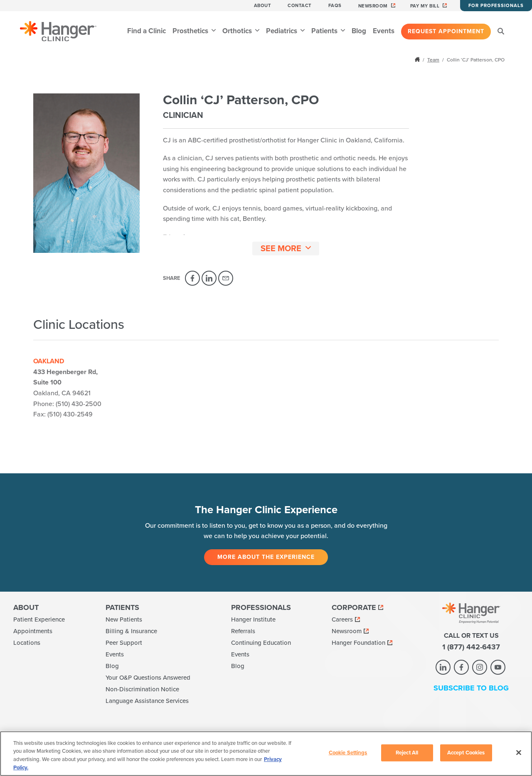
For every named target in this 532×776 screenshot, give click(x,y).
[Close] (519, 752)
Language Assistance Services (147, 701)
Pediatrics (282, 31)
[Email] (225, 278)
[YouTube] (497, 667)
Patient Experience (39, 619)
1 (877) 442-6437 (471, 646)
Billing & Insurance (131, 631)
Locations (26, 642)
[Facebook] (192, 278)
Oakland (48, 361)
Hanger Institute (253, 619)
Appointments (32, 631)
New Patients (124, 619)
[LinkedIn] (209, 278)
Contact (300, 5)
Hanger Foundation (358, 642)
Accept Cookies (466, 752)
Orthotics (238, 31)
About (262, 5)
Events (383, 31)
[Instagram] (479, 667)
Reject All (407, 752)
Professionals (261, 607)
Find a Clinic (146, 31)
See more (281, 249)
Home (418, 59)
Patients (325, 31)
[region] (266, 753)
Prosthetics (191, 31)
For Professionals (496, 5)
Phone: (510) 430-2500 (67, 404)
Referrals (243, 631)
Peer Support (124, 642)
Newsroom (373, 6)
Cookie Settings (348, 752)
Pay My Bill (425, 6)
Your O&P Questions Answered (148, 677)
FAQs (335, 5)
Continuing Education (261, 642)
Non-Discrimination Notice (142, 689)
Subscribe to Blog (471, 688)
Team (433, 60)
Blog (359, 31)
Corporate (354, 607)
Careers (342, 619)
